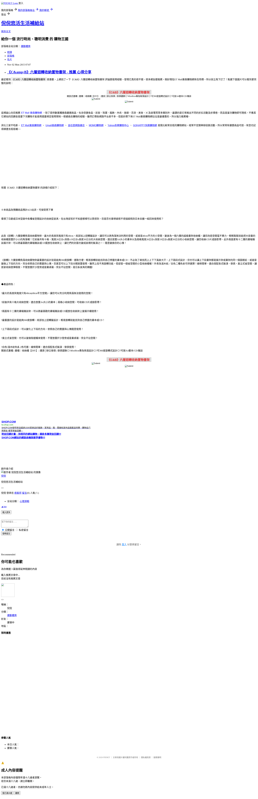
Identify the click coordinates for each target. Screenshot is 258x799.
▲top (4, 506)
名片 (9, 59)
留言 (24, 493)
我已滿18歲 (7, 793)
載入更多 (6, 512)
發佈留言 (6, 533)
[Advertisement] (129, 157)
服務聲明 (157, 757)
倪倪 (3, 476)
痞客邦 (18, 493)
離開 (17, 793)
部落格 (10, 56)
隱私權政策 (146, 757)
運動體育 (25, 46)
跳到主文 (6, 31)
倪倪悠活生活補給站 (22, 23)
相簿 (9, 52)
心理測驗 (24, 501)
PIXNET (106, 757)
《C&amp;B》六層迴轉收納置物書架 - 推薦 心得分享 (49, 72)
